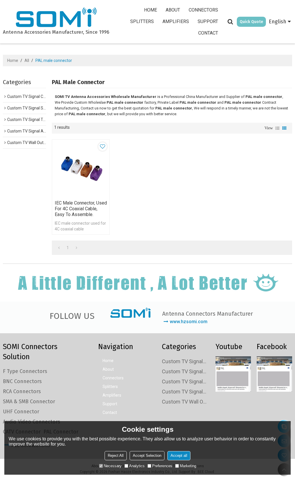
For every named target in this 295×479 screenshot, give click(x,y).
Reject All (116, 455)
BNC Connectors (22, 381)
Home (150, 10)
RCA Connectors (22, 391)
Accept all (179, 455)
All (26, 60)
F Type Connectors (25, 371)
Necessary (113, 466)
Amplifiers (175, 21)
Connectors (203, 10)
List (277, 128)
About (173, 10)
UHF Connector (21, 411)
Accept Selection (147, 455)
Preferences (162, 466)
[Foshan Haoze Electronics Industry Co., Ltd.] (56, 18)
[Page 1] (59, 247)
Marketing (188, 466)
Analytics (137, 466)
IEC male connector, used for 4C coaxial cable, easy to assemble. (81, 208)
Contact (208, 33)
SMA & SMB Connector (29, 401)
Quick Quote (251, 21)
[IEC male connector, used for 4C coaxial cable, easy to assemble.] (81, 168)
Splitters (142, 21)
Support (208, 21)
